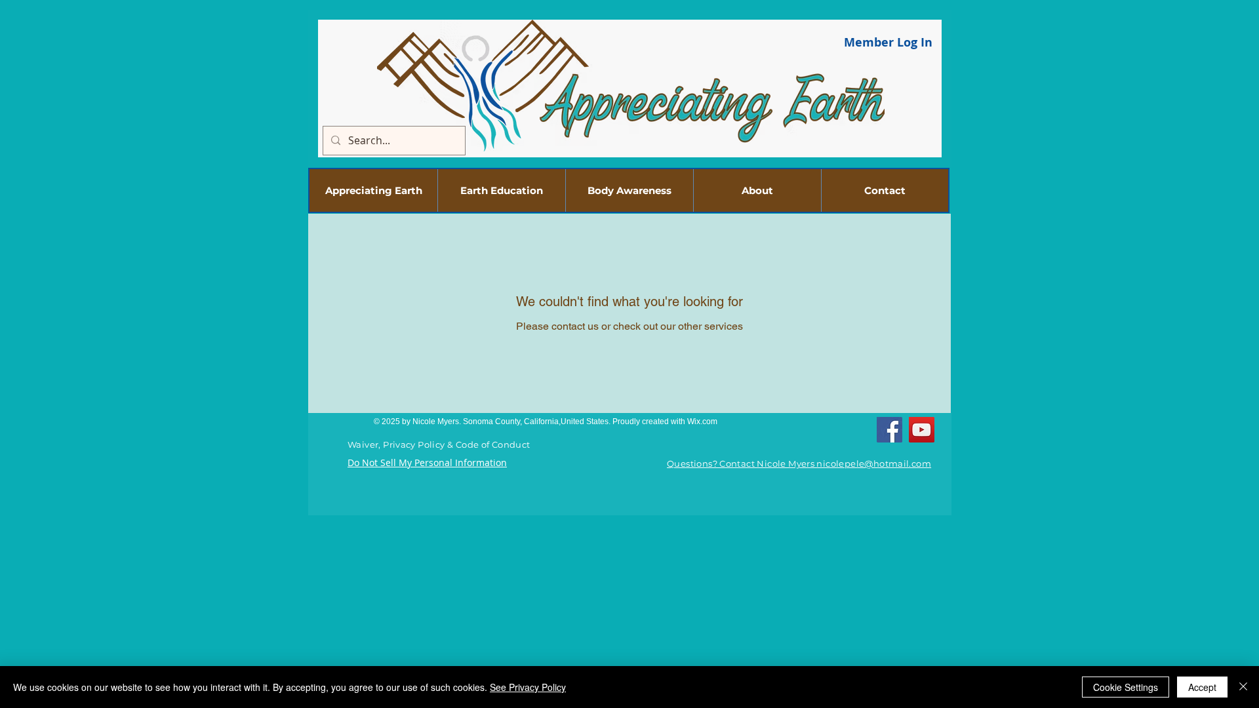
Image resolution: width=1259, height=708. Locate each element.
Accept (1202, 687)
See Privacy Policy (528, 687)
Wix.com (702, 421)
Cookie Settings (1125, 687)
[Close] (1243, 687)
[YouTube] (921, 429)
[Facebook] (889, 429)
